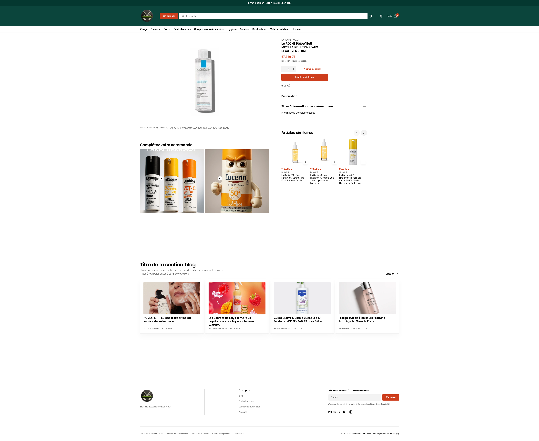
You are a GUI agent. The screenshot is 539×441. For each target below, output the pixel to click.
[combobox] (276, 16)
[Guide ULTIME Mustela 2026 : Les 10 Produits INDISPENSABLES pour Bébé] (302, 306)
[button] (364, 133)
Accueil (143, 128)
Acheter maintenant (304, 77)
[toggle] (365, 96)
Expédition (285, 61)
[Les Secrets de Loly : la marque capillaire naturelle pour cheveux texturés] (237, 306)
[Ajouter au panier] (305, 162)
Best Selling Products (157, 128)
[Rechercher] (182, 16)
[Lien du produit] (295, 160)
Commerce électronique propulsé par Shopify (380, 434)
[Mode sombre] (370, 16)
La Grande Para (354, 434)
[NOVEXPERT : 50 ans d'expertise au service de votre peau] (172, 306)
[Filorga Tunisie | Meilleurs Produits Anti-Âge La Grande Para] (367, 306)
